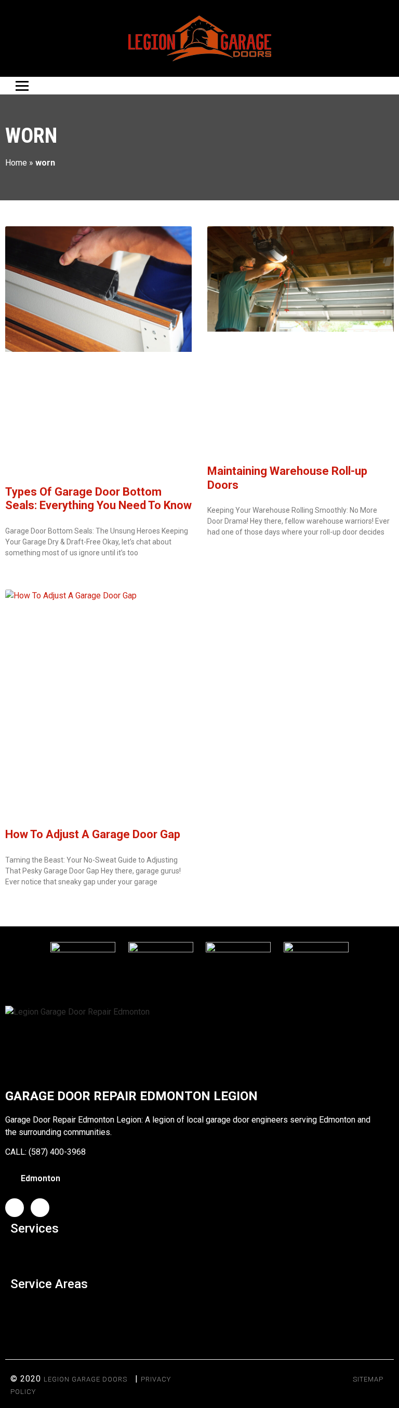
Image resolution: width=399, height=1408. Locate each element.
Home (16, 163)
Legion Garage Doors (85, 1379)
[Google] (40, 1207)
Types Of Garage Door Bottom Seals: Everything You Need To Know (98, 498)
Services (34, 1228)
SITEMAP (368, 1379)
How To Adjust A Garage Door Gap (92, 834)
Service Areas (49, 1284)
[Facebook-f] (14, 1207)
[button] (199, 1253)
